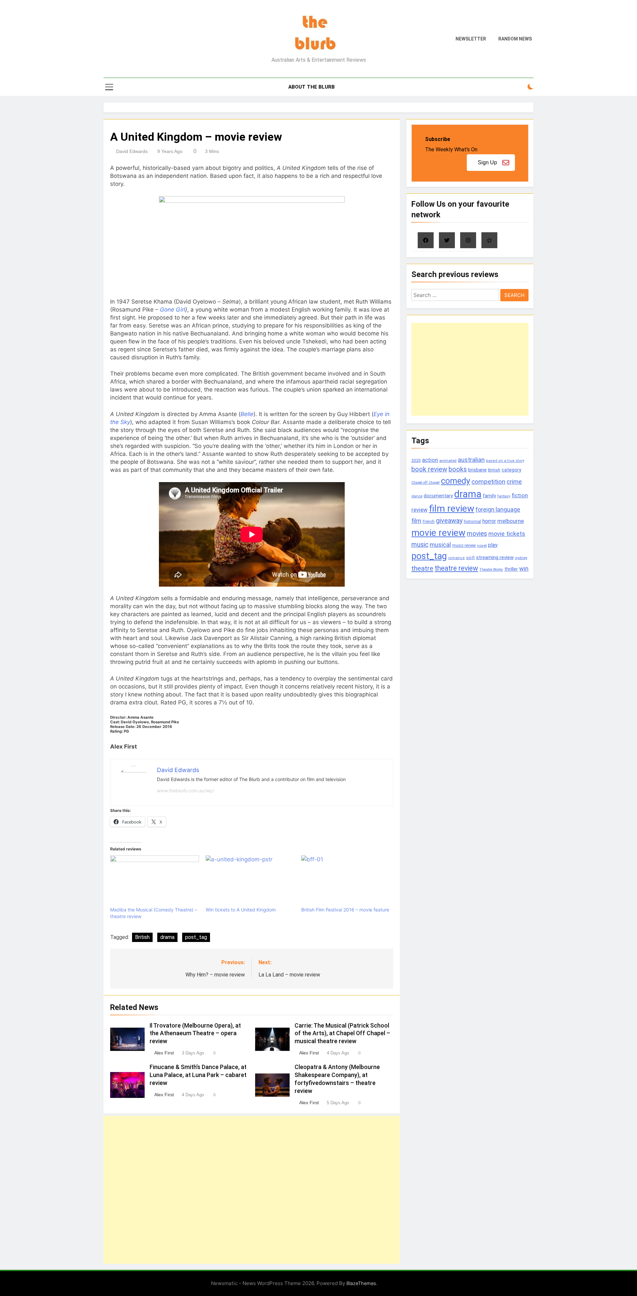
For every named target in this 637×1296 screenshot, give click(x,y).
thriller (511, 569)
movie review (438, 532)
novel (482, 545)
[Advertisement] (252, 1190)
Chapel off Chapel (425, 482)
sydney (521, 557)
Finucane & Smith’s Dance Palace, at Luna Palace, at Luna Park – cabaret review (198, 1075)
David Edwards (132, 151)
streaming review (495, 557)
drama (167, 937)
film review (451, 508)
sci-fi (470, 557)
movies (477, 534)
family (489, 496)
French (429, 521)
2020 (416, 460)
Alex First (164, 1052)
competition (488, 481)
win (524, 568)
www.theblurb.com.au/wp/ (185, 790)
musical (440, 544)
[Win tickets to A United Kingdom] (250, 880)
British (142, 937)
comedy (455, 481)
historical (472, 521)
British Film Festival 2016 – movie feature (345, 909)
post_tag (196, 937)
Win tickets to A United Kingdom (241, 909)
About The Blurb (311, 87)
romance (456, 558)
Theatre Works (491, 569)
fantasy (503, 496)
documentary (438, 496)
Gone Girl (172, 309)
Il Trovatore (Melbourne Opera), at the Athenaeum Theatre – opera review (195, 1033)
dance (416, 496)
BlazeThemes (361, 1283)
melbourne (510, 521)
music (419, 544)
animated (448, 460)
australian (471, 459)
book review (429, 469)
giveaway (449, 521)
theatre (422, 568)
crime (514, 481)
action (430, 460)
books (458, 469)
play (493, 545)
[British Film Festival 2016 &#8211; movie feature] (345, 880)
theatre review (456, 568)
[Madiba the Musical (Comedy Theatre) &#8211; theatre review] (154, 880)
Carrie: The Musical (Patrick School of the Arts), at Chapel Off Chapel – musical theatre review (342, 1033)
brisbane (477, 470)
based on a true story (505, 461)
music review (464, 545)
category (511, 470)
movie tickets (506, 533)
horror (489, 521)
